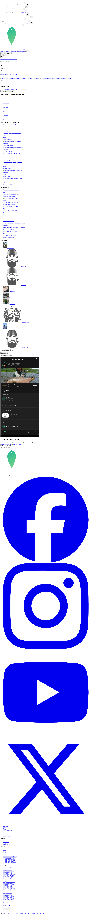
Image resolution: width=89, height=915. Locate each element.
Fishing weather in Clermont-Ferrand (10, 889)
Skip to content (3, 1)
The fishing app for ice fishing (8, 863)
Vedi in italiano (21, 10)
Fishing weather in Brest (7, 893)
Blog (22, 51)
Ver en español (22, 6)
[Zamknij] (25, 19)
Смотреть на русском (25, 23)
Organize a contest (6, 844)
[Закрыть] (31, 23)
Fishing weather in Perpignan (8, 898)
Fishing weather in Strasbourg (8, 875)
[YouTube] (46, 735)
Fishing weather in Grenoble (8, 884)
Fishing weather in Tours (7, 894)
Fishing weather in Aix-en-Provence (10, 891)
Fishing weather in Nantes (8, 873)
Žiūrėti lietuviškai (22, 14)
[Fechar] (29, 21)
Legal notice (5, 903)
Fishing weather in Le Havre (8, 881)
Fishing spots (3, 51)
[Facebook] (46, 562)
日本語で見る (23, 12)
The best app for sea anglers (8, 858)
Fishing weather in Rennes (8, 878)
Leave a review (5, 353)
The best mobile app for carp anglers (10, 856)
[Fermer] (25, 3)
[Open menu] (1, 57)
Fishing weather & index (7, 830)
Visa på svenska (18, 25)
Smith (15, 59)
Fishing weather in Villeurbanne (9, 888)
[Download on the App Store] (6, 444)
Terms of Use (5, 901)
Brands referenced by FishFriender (7, 59)
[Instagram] (46, 648)
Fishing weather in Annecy (8, 897)
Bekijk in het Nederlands (25, 16)
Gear (6, 51)
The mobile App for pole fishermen (9, 857)
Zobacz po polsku (20, 18)
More (26, 51)
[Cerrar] (26, 7)
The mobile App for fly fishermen (9, 860)
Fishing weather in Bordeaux (8, 876)
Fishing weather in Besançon (8, 899)
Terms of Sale (5, 902)
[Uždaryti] (27, 15)
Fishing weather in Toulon (8, 883)
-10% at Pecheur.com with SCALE (8, 91)
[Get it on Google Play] (17, 444)
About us (4, 848)
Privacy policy (5, 905)
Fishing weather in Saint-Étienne (9, 882)
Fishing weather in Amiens (8, 895)
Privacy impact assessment (8, 907)
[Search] (1, 53)
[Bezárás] (24, 9)
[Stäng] (23, 25)
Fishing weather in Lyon (7, 870)
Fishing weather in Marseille (8, 868)
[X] (46, 821)
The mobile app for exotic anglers (9, 859)
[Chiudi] (26, 11)
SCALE (4, 843)
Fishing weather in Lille (7, 877)
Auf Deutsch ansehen (21, 4)
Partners (4, 850)
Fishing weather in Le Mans (8, 890)
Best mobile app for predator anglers (10, 854)
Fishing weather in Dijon (7, 885)
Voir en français (20, 2)
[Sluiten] (32, 17)
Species (8, 51)
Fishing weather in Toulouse (8, 871)
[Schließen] (27, 5)
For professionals (6, 841)
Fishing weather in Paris (7, 867)
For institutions (6, 842)
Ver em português (24, 20)
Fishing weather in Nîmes (8, 887)
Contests (12, 51)
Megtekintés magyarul (18, 8)
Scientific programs (17, 51)
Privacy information (6, 906)
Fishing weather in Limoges (8, 896)
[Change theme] (5, 53)
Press (4, 851)
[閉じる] (28, 13)
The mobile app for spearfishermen (9, 862)
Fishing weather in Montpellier (9, 874)
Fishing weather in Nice (7, 872)
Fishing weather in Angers (8, 886)
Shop (24, 51)
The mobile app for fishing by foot (9, 861)
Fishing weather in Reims (8, 879)
